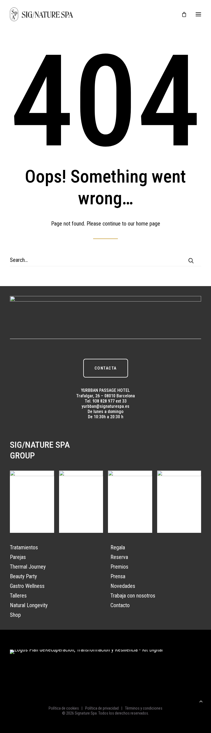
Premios (119, 566)
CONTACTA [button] (106, 368)
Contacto (120, 605)
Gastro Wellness (27, 586)
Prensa (117, 576)
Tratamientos (24, 547)
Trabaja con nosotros (132, 595)
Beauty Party (23, 576)
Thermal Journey (28, 566)
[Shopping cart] (182, 14)
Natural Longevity (29, 605)
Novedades (122, 586)
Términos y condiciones (143, 708)
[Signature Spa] (41, 14)
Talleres (18, 595)
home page (148, 223)
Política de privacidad (102, 708)
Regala (117, 547)
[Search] (105, 260)
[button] (198, 14)
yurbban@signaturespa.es (105, 406)
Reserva (119, 557)
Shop (15, 615)
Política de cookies (64, 708)
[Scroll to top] (201, 700)
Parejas (18, 557)
